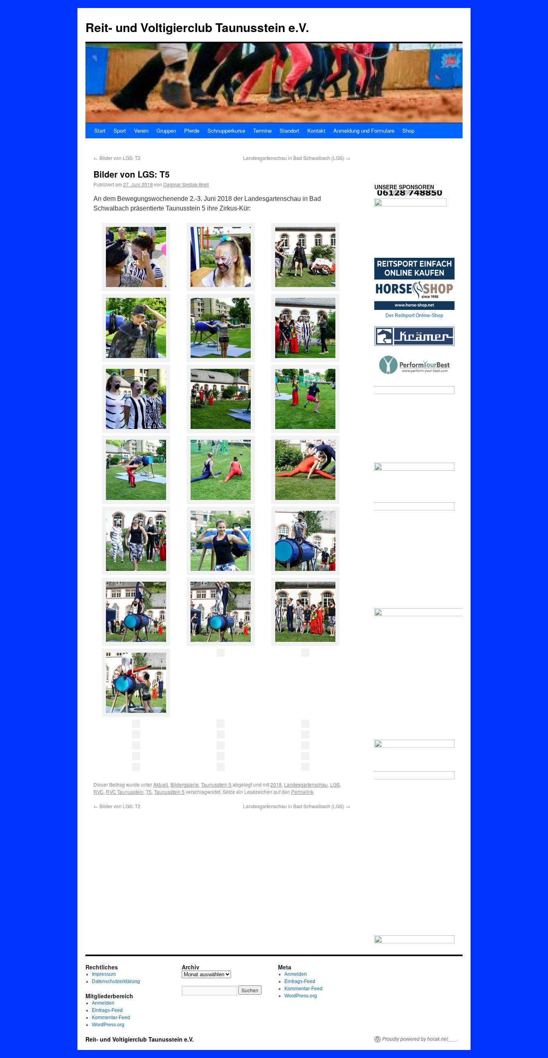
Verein (141, 130)
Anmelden (103, 1003)
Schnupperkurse (226, 130)
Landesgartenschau (306, 784)
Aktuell (160, 784)
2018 (276, 784)
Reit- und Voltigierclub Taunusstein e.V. (197, 27)
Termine (262, 130)
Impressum (104, 974)
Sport (120, 130)
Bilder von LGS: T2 (116, 157)
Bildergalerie (184, 784)
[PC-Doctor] (410, 215)
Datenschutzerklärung (116, 981)
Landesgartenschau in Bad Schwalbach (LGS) (296, 157)
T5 (149, 791)
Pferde (191, 130)
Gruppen (166, 130)
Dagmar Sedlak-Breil (186, 184)
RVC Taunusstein (125, 791)
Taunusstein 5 (216, 784)
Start (100, 130)
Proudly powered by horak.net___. (419, 1039)
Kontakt (316, 130)
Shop (408, 130)
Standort (289, 130)
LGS (335, 784)
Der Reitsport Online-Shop (414, 315)
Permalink (302, 791)
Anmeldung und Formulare (363, 130)
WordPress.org (108, 1025)
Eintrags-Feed (107, 1010)
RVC (98, 791)
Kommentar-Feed (111, 1017)
